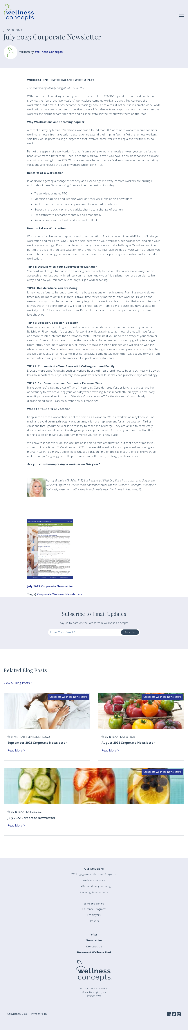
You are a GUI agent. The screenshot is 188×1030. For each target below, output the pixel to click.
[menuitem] (94, 934)
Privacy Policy (39, 1013)
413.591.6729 (94, 996)
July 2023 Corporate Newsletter (50, 586)
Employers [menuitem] (94, 915)
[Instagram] (179, 1014)
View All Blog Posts (17, 683)
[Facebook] (174, 1014)
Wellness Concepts (49, 52)
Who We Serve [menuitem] (94, 903)
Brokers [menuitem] (94, 921)
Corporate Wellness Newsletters (59, 594)
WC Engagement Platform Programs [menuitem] (94, 874)
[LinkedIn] (169, 1014)
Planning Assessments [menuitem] (94, 892)
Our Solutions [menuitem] (94, 868)
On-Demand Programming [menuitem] (94, 886)
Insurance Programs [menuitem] (94, 909)
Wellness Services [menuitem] (94, 880)
